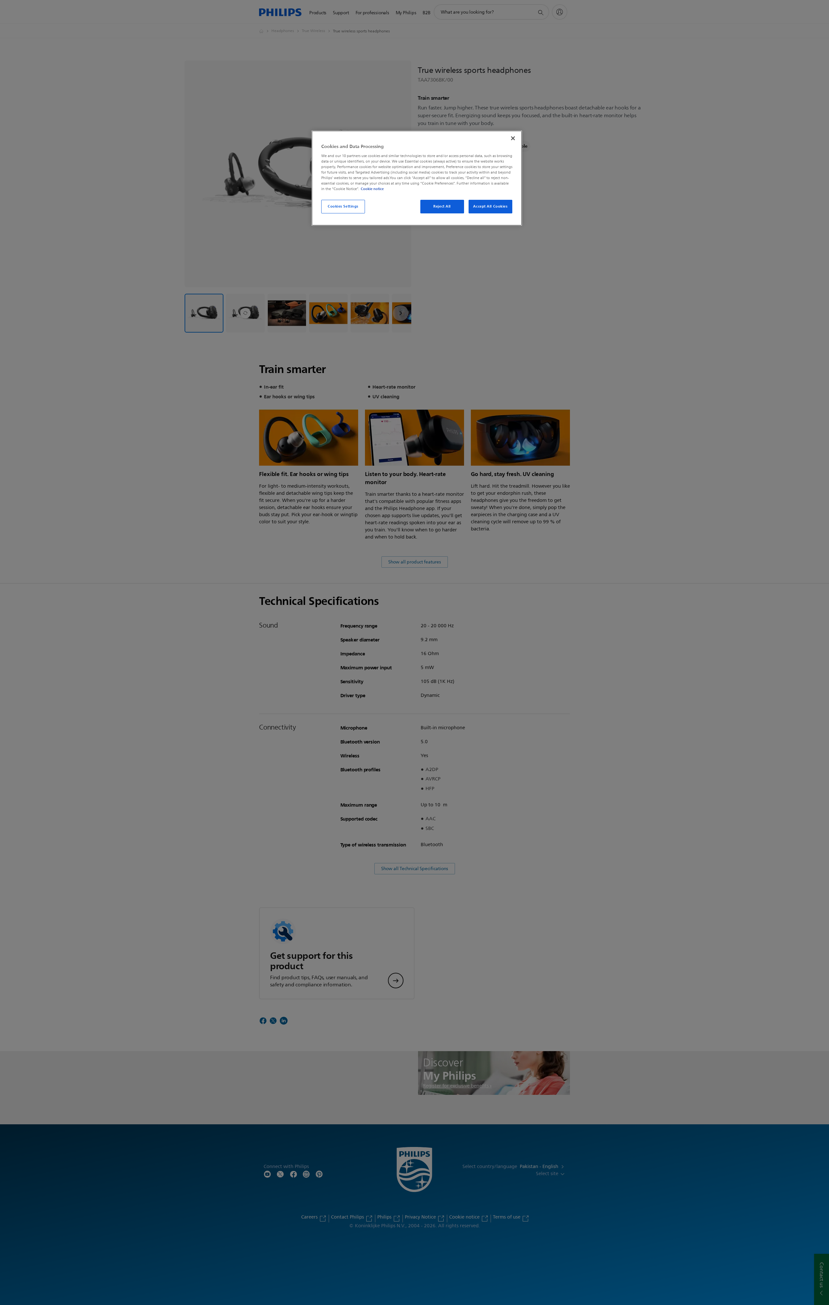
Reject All (442, 206)
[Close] (513, 138)
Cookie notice (372, 189)
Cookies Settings (343, 206)
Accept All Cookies (490, 206)
